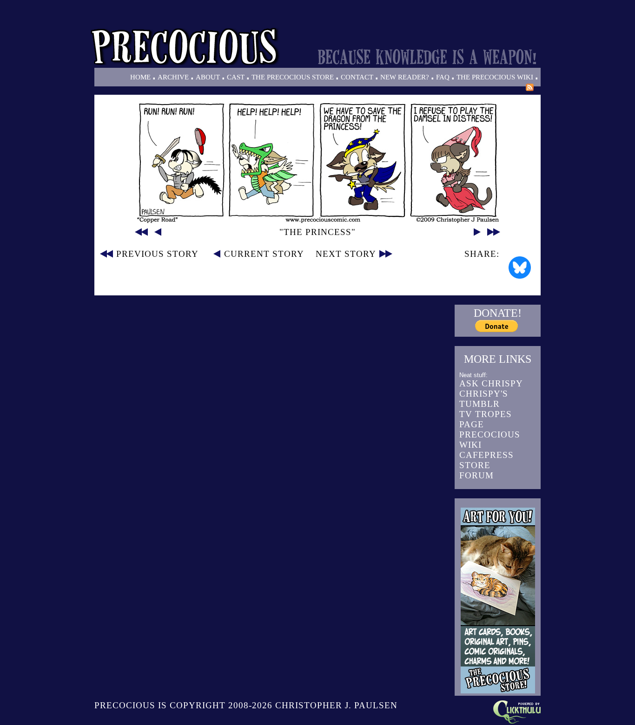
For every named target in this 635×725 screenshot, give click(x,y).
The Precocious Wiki (494, 77)
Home (140, 77)
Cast (236, 77)
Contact (357, 77)
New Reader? (404, 77)
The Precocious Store (292, 77)
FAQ (443, 77)
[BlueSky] (519, 267)
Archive (173, 77)
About (208, 77)
